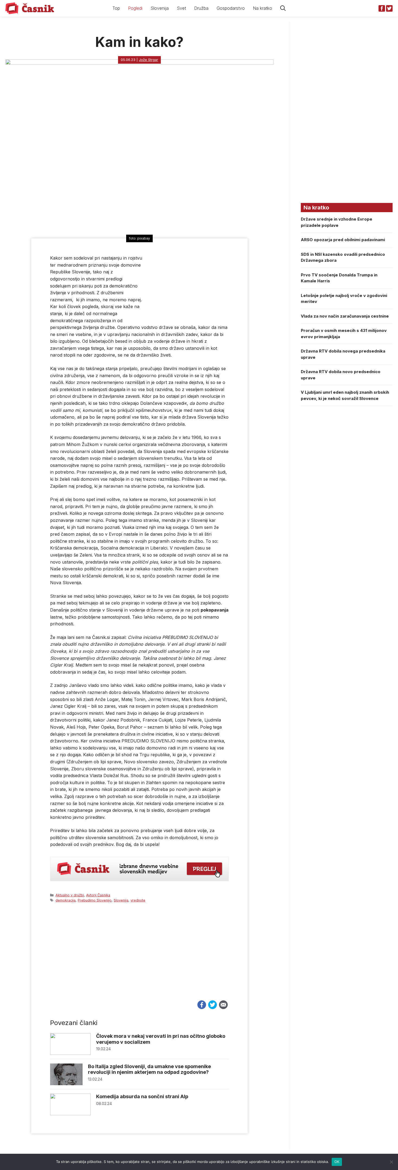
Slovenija (160, 8)
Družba (201, 8)
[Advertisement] (139, 956)
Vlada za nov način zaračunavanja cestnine (345, 316)
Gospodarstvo (231, 8)
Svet (181, 8)
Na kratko (262, 8)
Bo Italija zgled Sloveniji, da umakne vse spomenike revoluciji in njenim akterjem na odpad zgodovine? (149, 1069)
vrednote (138, 900)
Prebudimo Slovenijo (95, 900)
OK (337, 1161)
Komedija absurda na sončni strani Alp (142, 1096)
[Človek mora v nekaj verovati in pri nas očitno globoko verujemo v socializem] (70, 1053)
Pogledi (135, 8)
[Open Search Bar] (283, 8)
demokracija (66, 900)
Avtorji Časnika (98, 895)
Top (116, 8)
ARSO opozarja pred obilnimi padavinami (343, 239)
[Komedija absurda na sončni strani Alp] (70, 1113)
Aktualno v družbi (70, 895)
